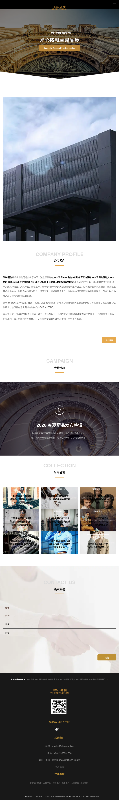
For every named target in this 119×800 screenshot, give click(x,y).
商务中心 (65, 782)
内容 (7, 632)
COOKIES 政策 (27, 796)
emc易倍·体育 (82, 679)
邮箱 (7, 624)
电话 (7, 615)
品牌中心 (47, 782)
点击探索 (109, 340)
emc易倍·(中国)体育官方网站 (47, 679)
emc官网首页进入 (67, 679)
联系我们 (84, 782)
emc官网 (30, 679)
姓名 (7, 607)
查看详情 (59, 766)
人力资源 (75, 782)
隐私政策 (39, 796)
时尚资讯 (56, 782)
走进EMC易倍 (36, 782)
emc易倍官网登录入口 (98, 679)
